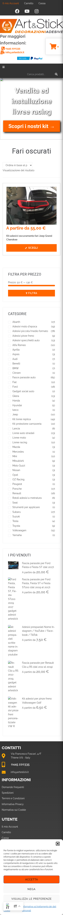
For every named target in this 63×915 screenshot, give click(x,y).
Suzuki (16, 516)
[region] (31, 108)
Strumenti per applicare (26, 507)
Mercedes (18, 451)
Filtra (32, 293)
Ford (15, 386)
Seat (15, 502)
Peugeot (17, 484)
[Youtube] (27, 11)
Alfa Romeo (19, 345)
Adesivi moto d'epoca (24, 326)
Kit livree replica (21, 419)
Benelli (16, 363)
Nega (31, 889)
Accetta (31, 879)
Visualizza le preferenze (31, 898)
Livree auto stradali (23, 433)
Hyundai (17, 405)
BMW (15, 368)
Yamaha (17, 535)
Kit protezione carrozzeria (26, 423)
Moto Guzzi (18, 465)
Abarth (16, 322)
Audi (15, 359)
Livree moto (19, 437)
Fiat (14, 382)
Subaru (16, 512)
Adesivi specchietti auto (26, 340)
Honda (16, 400)
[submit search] (56, 74)
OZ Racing (18, 479)
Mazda (16, 447)
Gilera (15, 396)
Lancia (16, 428)
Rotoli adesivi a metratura (27, 497)
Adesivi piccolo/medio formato (30, 331)
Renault (16, 493)
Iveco (15, 410)
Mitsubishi (18, 460)
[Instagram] (36, 11)
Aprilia (16, 349)
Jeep (15, 414)
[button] (57, 843)
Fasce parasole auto (24, 377)
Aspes (15, 354)
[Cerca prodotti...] (42, 74)
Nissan (16, 470)
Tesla (15, 521)
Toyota (16, 525)
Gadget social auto (23, 391)
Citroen (16, 372)
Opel (15, 474)
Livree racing (19, 442)
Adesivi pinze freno (23, 335)
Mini (14, 456)
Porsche (17, 488)
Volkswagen (19, 530)
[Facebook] (17, 11)
